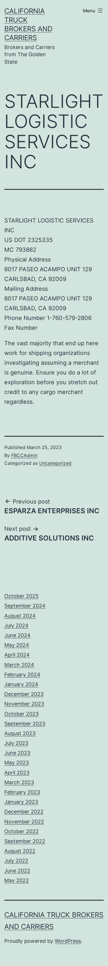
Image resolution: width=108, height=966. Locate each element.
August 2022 (19, 851)
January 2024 (21, 684)
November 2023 (24, 704)
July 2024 (16, 625)
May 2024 (16, 645)
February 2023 (22, 792)
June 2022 (17, 871)
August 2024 (20, 616)
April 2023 (16, 773)
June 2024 (17, 635)
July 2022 (16, 861)
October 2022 (21, 831)
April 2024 (17, 655)
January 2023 (21, 802)
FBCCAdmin (24, 455)
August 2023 (19, 733)
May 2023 (16, 763)
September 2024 (25, 606)
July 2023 (16, 743)
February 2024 (22, 675)
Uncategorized (55, 463)
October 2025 (21, 596)
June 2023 (17, 753)
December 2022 (23, 812)
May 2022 (16, 880)
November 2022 (24, 822)
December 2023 (23, 694)
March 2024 (19, 665)
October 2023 (21, 714)
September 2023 (24, 724)
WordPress (68, 941)
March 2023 (19, 782)
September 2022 (24, 841)
